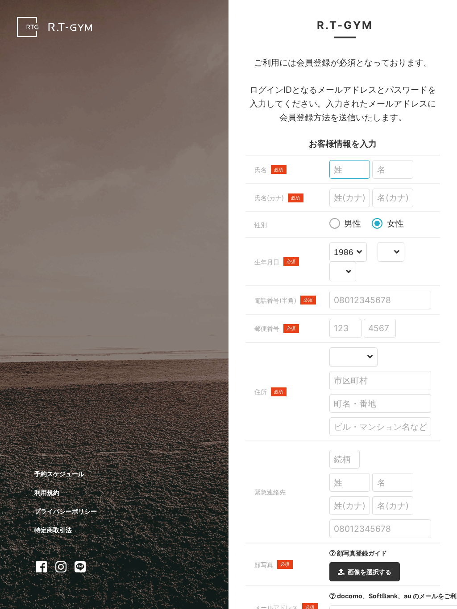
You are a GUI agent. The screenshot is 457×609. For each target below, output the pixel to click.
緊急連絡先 (270, 492)
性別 (260, 225)
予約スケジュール (59, 473)
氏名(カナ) (277, 198)
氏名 (268, 169)
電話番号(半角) (283, 300)
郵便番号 (275, 328)
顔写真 (272, 564)
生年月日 (275, 262)
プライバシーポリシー (65, 511)
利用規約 (46, 492)
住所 (268, 391)
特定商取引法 (53, 530)
